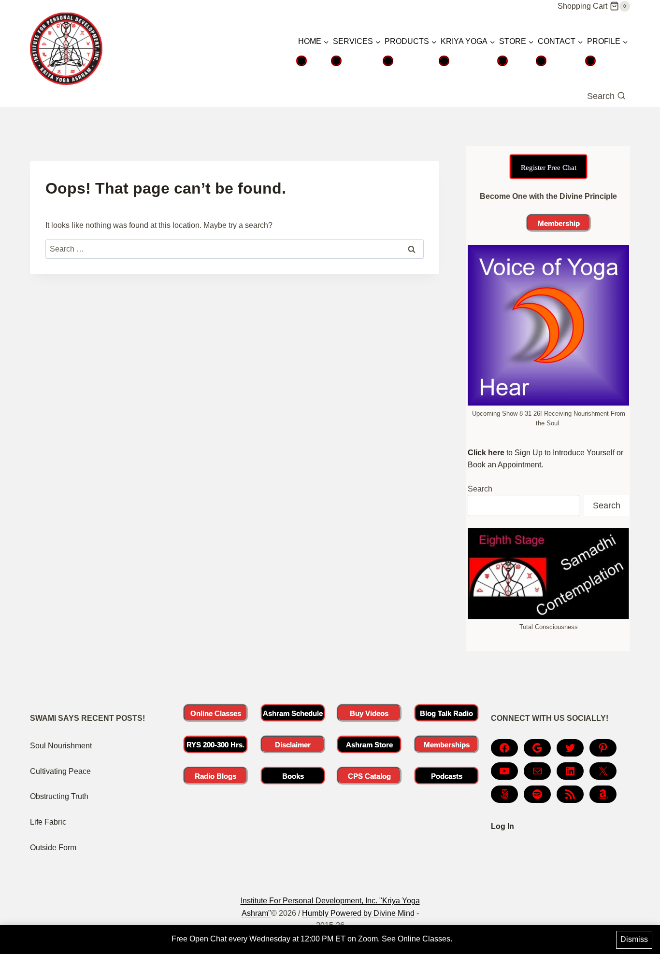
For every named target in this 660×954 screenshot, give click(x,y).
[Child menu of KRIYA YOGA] (444, 61)
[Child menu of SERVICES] (336, 61)
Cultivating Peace (60, 771)
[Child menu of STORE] (502, 61)
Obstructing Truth (59, 796)
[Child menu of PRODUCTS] (388, 61)
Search (480, 489)
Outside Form (53, 847)
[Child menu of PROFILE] (590, 61)
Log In (502, 826)
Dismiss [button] (634, 939)
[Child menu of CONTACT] (541, 61)
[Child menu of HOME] (301, 61)
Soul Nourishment (61, 746)
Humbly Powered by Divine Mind (358, 913)
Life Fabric (48, 822)
